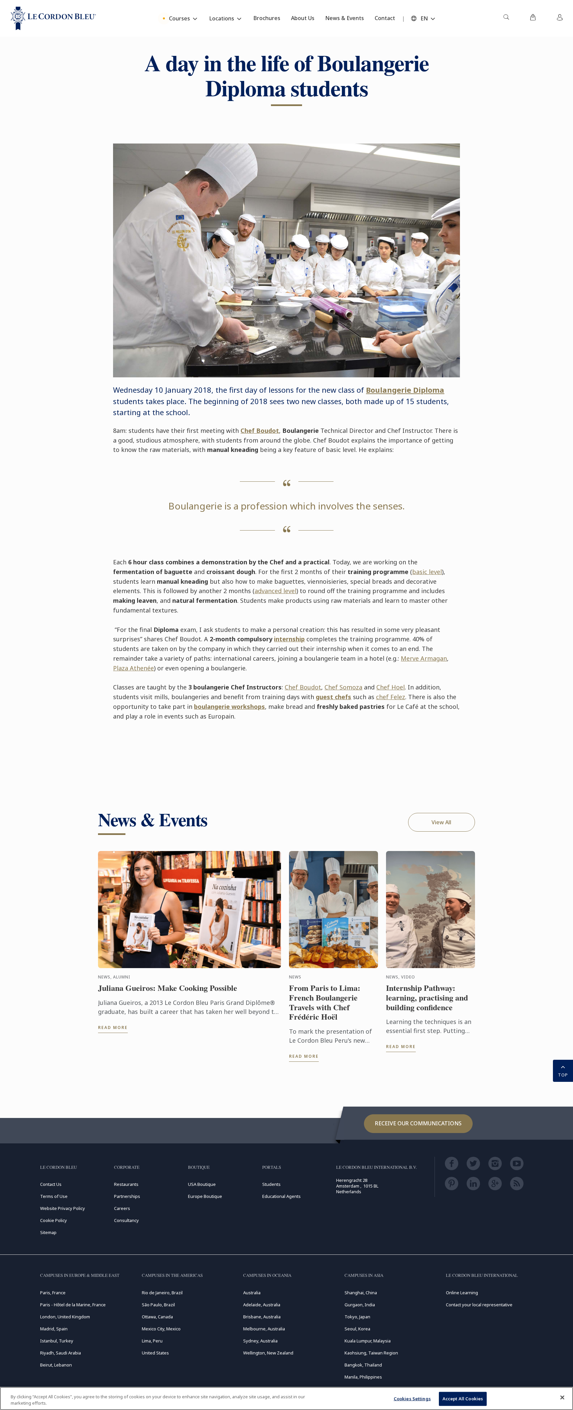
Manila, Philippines (363, 1377)
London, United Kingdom (65, 1317)
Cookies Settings (412, 1399)
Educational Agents (281, 1196)
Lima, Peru (152, 1341)
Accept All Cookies (463, 1399)
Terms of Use (54, 1196)
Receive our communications (418, 1123)
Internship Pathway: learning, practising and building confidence (427, 997)
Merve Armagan (424, 658)
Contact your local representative (479, 1305)
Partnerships (127, 1196)
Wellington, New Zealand (268, 1353)
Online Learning (462, 1293)
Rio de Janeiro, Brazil (162, 1293)
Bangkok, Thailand (363, 1365)
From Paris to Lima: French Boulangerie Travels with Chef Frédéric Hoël (324, 1002)
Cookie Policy (53, 1220)
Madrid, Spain (54, 1329)
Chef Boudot (260, 431)
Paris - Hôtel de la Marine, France (73, 1305)
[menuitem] (506, 18)
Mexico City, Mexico (161, 1329)
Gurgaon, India (360, 1305)
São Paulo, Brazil (158, 1305)
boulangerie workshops (229, 706)
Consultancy (126, 1220)
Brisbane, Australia (262, 1317)
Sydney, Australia (260, 1341)
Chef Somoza (343, 687)
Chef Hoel (390, 687)
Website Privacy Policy (62, 1208)
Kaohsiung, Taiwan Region (371, 1353)
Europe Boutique (205, 1196)
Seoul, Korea (357, 1329)
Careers (122, 1208)
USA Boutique (202, 1184)
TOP (563, 1075)
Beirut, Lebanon (56, 1365)
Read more (113, 1027)
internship (289, 639)
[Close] (562, 1397)
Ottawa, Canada (157, 1317)
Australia (252, 1293)
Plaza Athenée (133, 668)
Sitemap (48, 1232)
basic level (427, 572)
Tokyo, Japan (357, 1317)
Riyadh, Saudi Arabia (60, 1353)
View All (441, 822)
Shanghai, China (361, 1293)
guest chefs (333, 697)
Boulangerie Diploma (405, 390)
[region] (286, 1398)
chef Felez (390, 697)
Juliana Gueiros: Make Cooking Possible (167, 988)
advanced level (275, 591)
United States (155, 1353)
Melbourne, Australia (264, 1329)
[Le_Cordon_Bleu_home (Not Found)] (53, 18)
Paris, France (53, 1293)
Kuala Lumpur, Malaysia (368, 1341)
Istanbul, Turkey (56, 1341)
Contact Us (51, 1184)
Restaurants (126, 1184)
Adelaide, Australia (261, 1305)
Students (271, 1184)
